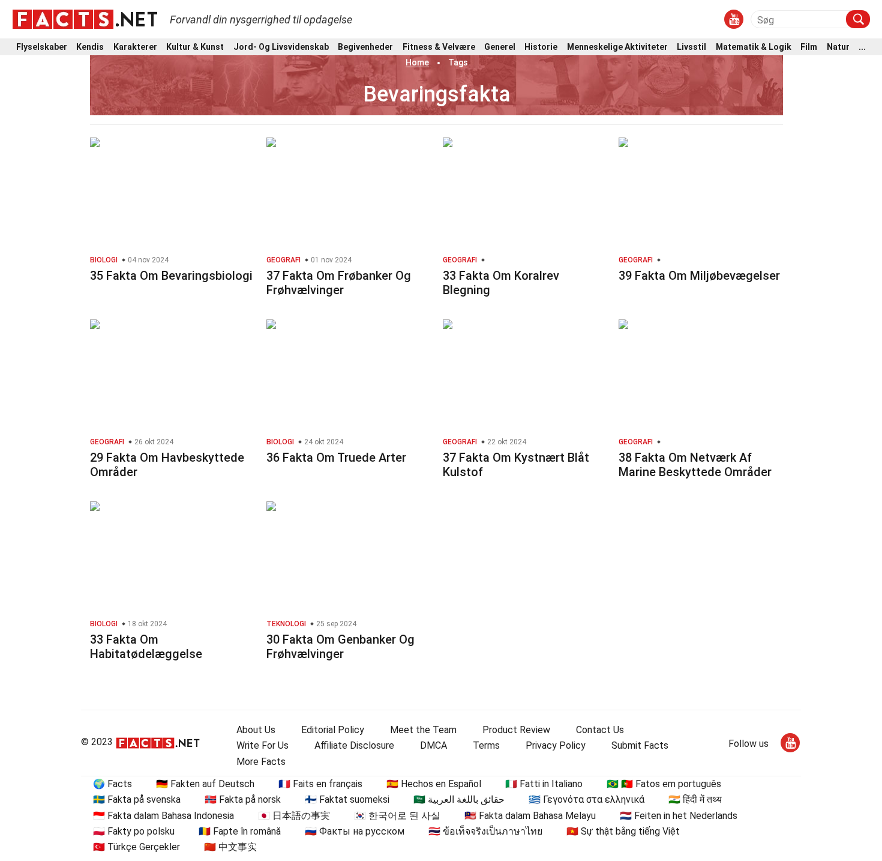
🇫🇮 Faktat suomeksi (347, 799)
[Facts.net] (85, 18)
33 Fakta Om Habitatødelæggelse (146, 646)
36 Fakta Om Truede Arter (336, 457)
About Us (255, 730)
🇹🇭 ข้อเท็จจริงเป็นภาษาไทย (485, 831)
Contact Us (600, 730)
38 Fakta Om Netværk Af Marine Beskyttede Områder (695, 464)
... (862, 47)
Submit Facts (639, 745)
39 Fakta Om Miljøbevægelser (699, 275)
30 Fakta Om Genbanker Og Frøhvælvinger (340, 646)
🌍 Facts (112, 784)
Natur (838, 47)
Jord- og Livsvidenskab (281, 47)
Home (417, 62)
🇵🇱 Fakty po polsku (134, 831)
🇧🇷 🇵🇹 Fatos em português (664, 784)
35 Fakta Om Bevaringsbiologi (171, 275)
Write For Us (262, 745)
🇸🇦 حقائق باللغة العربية (459, 799)
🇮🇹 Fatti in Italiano (544, 784)
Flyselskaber (41, 47)
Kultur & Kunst (195, 47)
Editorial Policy (332, 730)
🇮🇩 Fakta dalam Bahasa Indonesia (163, 815)
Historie (540, 47)
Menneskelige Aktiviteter (617, 47)
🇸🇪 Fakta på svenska (137, 799)
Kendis (90, 47)
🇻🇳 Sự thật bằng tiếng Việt (623, 831)
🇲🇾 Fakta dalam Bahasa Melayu (530, 815)
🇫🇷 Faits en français (320, 784)
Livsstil (691, 47)
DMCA (433, 745)
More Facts (261, 761)
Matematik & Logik (753, 47)
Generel (499, 47)
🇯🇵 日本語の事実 (294, 815)
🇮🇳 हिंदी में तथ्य (695, 799)
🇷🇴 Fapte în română (240, 831)
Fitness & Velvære (439, 47)
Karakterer (135, 47)
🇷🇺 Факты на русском (354, 831)
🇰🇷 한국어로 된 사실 (397, 815)
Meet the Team (423, 730)
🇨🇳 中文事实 (230, 847)
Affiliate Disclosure (354, 745)
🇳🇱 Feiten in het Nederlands (678, 815)
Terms (486, 745)
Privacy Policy (556, 745)
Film (808, 47)
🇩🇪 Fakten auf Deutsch (205, 784)
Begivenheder (365, 47)
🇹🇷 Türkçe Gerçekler (136, 847)
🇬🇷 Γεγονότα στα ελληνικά (586, 799)
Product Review (516, 730)
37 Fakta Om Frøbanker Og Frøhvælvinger (338, 282)
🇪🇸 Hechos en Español (433, 784)
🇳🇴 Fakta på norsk (243, 799)
